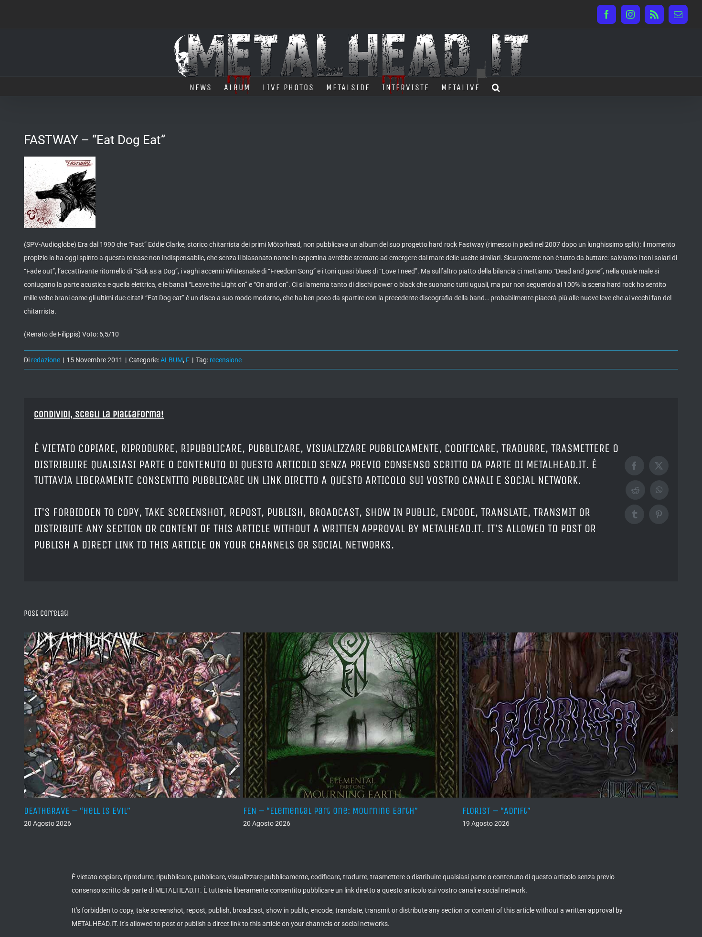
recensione (226, 360)
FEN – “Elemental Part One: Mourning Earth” (181, 810)
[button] (496, 86)
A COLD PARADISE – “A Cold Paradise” (602, 810)
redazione (45, 360)
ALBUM (171, 360)
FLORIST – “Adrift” (347, 810)
